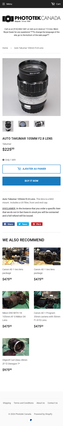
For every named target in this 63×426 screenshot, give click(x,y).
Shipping (7, 403)
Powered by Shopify (43, 414)
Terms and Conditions (24, 403)
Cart (58, 4)
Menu (9, 4)
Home (5, 48)
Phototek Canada (23, 414)
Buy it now (31, 180)
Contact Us (53, 403)
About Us (41, 403)
